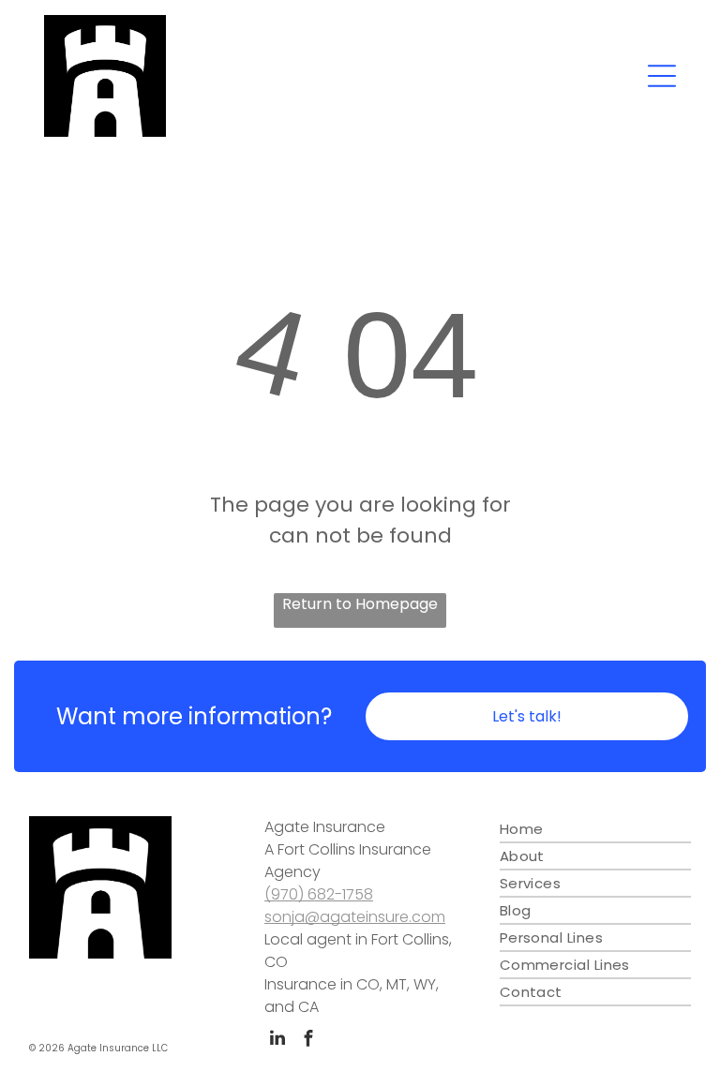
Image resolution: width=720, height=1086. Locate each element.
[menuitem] (595, 829)
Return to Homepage (360, 604)
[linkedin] (277, 1040)
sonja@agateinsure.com (354, 917)
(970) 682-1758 (318, 894)
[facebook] (308, 1040)
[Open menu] (662, 76)
